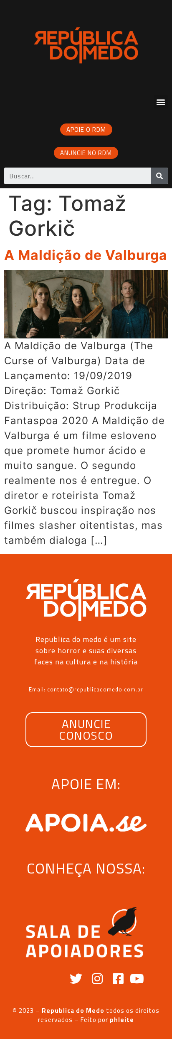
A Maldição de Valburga (85, 255)
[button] (161, 102)
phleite (122, 1019)
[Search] (159, 176)
